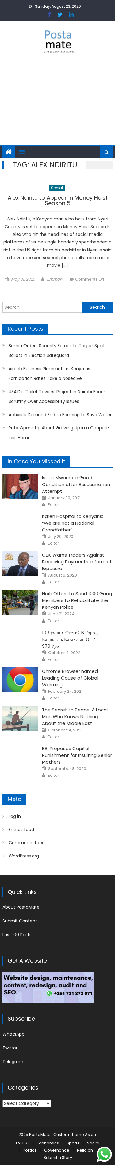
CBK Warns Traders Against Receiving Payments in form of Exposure (77, 562)
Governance (56, 1150)
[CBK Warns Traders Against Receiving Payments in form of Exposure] (20, 563)
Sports (73, 1143)
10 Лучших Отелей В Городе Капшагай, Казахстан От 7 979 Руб (71, 639)
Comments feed (27, 843)
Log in (15, 816)
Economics (48, 1143)
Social (57, 187)
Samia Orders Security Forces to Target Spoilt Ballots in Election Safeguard (57, 350)
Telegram (12, 1062)
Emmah (54, 279)
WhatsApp (13, 1034)
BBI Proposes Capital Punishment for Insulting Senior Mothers (77, 755)
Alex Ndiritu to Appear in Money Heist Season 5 (58, 201)
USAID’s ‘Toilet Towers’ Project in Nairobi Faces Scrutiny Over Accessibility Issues (57, 396)
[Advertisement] (57, 103)
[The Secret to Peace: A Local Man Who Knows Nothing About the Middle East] (20, 718)
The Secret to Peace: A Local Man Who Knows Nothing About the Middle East (75, 716)
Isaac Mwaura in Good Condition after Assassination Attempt (76, 484)
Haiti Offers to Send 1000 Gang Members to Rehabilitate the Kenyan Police (77, 600)
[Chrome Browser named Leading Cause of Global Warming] (20, 679)
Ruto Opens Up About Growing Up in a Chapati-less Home (59, 433)
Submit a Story (58, 1157)
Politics (29, 1150)
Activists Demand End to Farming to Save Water (60, 415)
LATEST (22, 1143)
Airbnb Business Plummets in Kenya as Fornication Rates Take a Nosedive (49, 373)
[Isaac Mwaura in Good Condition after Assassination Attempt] (20, 486)
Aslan (90, 1134)
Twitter (9, 1048)
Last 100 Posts (17, 935)
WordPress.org (24, 856)
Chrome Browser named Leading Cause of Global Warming (70, 678)
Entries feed (21, 829)
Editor (53, 505)
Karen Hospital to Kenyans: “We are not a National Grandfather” (72, 523)
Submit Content (19, 921)
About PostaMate (21, 907)
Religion (85, 1150)
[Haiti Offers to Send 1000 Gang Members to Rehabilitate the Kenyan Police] (20, 602)
